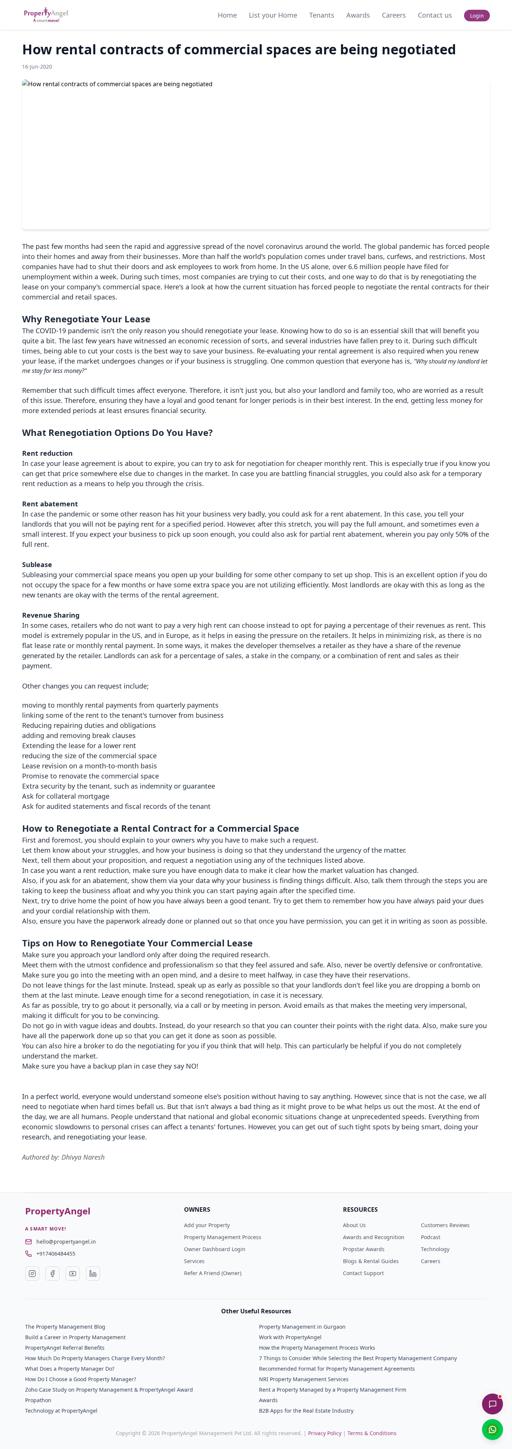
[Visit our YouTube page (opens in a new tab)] (73, 1273)
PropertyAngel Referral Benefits (65, 1347)
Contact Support (363, 1273)
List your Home (273, 14)
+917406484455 (55, 1253)
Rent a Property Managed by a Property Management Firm (332, 1389)
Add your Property (207, 1225)
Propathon (38, 1400)
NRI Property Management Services (304, 1379)
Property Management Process (222, 1237)
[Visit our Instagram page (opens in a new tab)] (32, 1273)
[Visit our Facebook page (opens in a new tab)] (52, 1273)
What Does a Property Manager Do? (69, 1368)
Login (477, 15)
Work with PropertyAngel (290, 1337)
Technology (435, 1249)
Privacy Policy (324, 1433)
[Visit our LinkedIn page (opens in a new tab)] (93, 1273)
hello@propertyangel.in (66, 1241)
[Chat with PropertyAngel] (492, 1404)
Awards (358, 14)
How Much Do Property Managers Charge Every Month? (95, 1358)
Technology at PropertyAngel (61, 1410)
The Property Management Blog (65, 1326)
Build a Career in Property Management (75, 1337)
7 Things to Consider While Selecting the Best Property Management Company (358, 1358)
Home (227, 14)
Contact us (435, 14)
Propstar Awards (364, 1249)
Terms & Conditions (372, 1433)
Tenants (321, 14)
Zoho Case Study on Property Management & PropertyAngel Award (109, 1389)
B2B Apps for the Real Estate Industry (306, 1410)
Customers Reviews (445, 1225)
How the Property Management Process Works (317, 1347)
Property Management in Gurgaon (302, 1326)
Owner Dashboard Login (215, 1249)
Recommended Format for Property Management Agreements (337, 1368)
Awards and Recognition (373, 1237)
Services (194, 1261)
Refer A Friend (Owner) (212, 1273)
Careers (394, 14)
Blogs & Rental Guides (371, 1261)
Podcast (430, 1237)
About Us (354, 1225)
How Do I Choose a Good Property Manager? (80, 1379)
